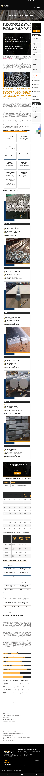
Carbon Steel (35, 47)
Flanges (34, 111)
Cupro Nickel (35, 67)
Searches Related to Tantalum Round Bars (15, 48)
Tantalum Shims (36, 84)
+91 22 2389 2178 (8, 762)
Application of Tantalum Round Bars (13, 50)
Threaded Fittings (35, 120)
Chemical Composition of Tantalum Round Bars (16, 43)
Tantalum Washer (36, 86)
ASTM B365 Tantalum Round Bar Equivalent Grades (17, 41)
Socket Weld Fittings (35, 117)
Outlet (34, 113)
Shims (33, 74)
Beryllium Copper (36, 96)
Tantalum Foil (35, 87)
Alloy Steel (35, 49)
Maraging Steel (35, 99)
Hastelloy (35, 59)
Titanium (34, 64)
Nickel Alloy (35, 52)
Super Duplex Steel (35, 44)
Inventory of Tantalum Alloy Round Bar (14, 46)
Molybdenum (35, 98)
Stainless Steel (36, 38)
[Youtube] (38, 771)
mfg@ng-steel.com (7, 760)
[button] (17, 473)
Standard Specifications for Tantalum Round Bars (16, 37)
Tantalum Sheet (36, 83)
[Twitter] (40, 771)
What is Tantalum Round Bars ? (12, 36)
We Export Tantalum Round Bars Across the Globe (16, 51)
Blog (34, 7)
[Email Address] (22, 774)
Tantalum (34, 75)
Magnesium (34, 94)
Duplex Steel (35, 41)
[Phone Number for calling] (7, 774)
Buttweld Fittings (35, 108)
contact (38, 7)
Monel (34, 57)
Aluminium (35, 69)
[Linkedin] (41, 771)
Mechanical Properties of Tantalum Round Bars (16, 44)
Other (34, 72)
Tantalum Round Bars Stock (12, 39)
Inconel (34, 54)
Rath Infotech (19, 770)
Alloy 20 (34, 62)
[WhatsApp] (36, 774)
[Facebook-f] (36, 771)
